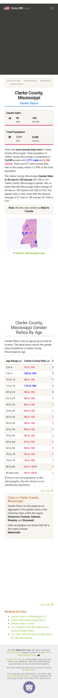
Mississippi (45, 81)
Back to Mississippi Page (30, 253)
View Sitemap (13, 652)
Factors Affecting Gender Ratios (28, 620)
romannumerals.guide (17, 676)
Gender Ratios (30, 81)
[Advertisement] (29, 44)
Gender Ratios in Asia (22, 623)
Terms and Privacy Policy (35, 654)
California (30, 670)
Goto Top (46, 490)
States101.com (13, 81)
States (20, 8)
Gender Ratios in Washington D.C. (29, 616)
